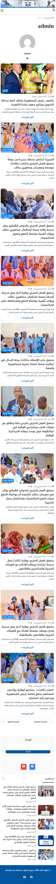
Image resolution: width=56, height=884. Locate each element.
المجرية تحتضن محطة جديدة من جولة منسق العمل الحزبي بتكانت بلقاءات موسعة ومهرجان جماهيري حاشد (30, 163)
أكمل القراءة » (27, 117)
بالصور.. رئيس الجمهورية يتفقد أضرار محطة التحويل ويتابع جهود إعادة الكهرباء (27, 102)
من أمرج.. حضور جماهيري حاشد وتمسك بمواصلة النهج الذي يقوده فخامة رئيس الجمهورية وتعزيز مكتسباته (19, 853)
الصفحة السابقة (40, 722)
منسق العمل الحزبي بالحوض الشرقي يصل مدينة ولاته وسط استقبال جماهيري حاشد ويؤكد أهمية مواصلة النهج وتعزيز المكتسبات (28, 231)
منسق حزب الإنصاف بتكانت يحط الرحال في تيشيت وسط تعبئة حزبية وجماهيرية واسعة (27, 364)
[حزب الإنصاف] (28, 4)
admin (27, 54)
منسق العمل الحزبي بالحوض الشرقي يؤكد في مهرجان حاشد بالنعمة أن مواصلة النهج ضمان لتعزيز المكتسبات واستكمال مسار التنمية (27, 496)
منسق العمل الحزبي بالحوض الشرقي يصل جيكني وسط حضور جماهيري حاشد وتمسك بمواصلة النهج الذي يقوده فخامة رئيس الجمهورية (20, 824)
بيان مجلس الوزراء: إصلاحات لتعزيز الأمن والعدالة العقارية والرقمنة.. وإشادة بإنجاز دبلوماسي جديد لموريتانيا (19, 809)
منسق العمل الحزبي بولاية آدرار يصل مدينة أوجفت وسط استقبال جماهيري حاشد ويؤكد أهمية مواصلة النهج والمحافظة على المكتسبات (27, 299)
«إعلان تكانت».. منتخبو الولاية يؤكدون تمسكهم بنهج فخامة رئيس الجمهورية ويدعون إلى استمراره (30, 694)
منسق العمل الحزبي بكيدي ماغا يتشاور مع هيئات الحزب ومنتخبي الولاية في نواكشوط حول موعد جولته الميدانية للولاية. (28, 429)
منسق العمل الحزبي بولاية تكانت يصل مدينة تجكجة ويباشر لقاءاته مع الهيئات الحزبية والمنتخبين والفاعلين (29, 564)
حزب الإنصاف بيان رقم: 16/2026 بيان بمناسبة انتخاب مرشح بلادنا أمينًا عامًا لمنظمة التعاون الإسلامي (19, 839)
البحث (28, 740)
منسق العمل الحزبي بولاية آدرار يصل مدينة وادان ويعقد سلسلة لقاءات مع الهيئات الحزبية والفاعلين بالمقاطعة (28, 631)
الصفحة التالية (13, 722)
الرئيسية (48, 18)
